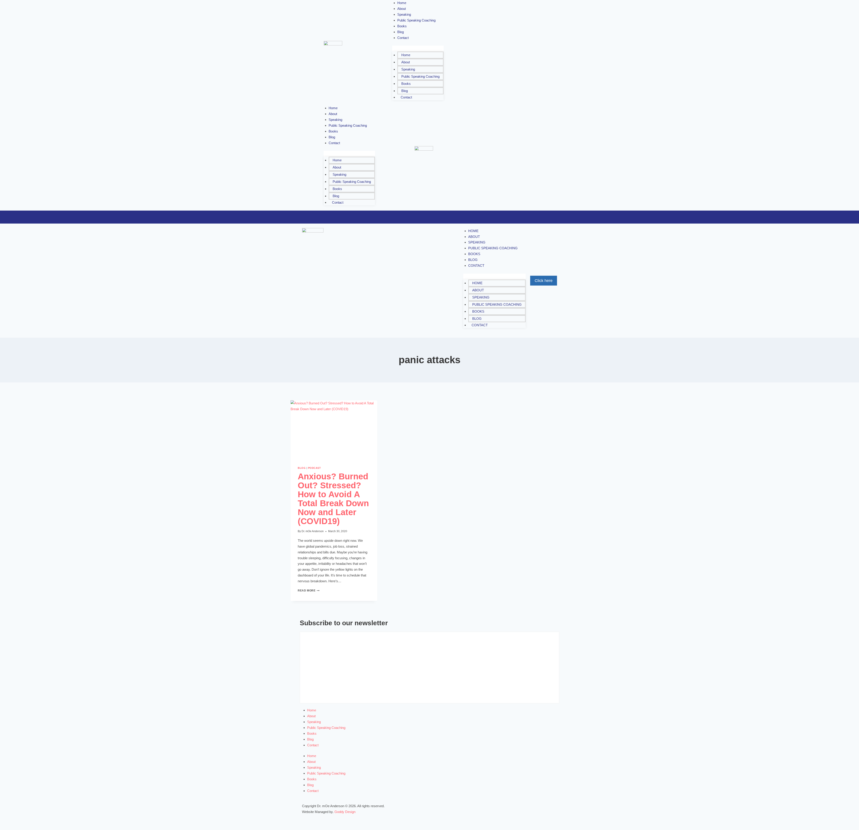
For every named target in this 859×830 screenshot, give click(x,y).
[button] (418, 48)
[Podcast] (509, 58)
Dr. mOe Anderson (313, 531)
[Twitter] (502, 45)
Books (406, 83)
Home (405, 55)
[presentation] (334, 429)
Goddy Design (344, 812)
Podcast (314, 468)
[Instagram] (515, 45)
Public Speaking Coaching (416, 20)
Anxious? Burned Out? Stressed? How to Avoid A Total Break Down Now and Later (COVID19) (333, 499)
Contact (403, 38)
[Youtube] (496, 58)
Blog (404, 91)
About (405, 62)
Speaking (408, 69)
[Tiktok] (522, 58)
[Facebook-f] (489, 45)
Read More (308, 590)
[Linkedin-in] (529, 45)
